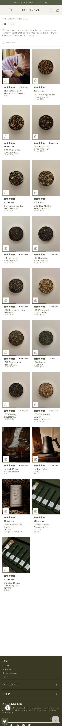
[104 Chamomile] (46, 286)
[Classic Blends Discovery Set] (46, 497)
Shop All (5, 666)
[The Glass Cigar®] (16, 66)
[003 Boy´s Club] (46, 122)
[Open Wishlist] (5, 722)
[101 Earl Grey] (16, 234)
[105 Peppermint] (16, 338)
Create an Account (10, 673)
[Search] (10, 10)
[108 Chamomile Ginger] (46, 390)
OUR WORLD (11, 684)
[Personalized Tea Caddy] (16, 497)
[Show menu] (4, 10)
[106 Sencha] (46, 338)
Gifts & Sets (7, 669)
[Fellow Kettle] (46, 444)
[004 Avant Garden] (16, 178)
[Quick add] (6, 81)
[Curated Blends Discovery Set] (16, 555)
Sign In (5, 676)
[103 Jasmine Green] (16, 286)
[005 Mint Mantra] (46, 178)
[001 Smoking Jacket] (46, 66)
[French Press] (16, 444)
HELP (6, 694)
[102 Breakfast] (46, 234)
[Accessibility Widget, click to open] (8, 707)
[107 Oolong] (16, 390)
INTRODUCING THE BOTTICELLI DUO (31, 2)
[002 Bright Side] (16, 122)
